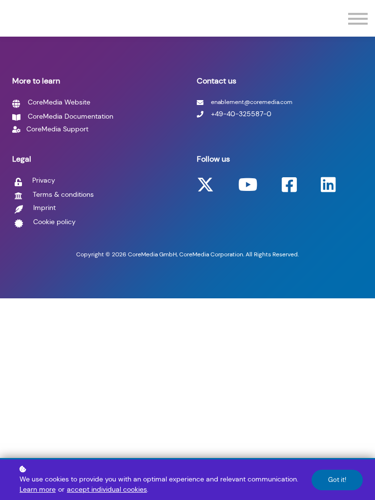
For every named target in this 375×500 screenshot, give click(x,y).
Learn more (38, 489)
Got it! (337, 480)
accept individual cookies (107, 489)
